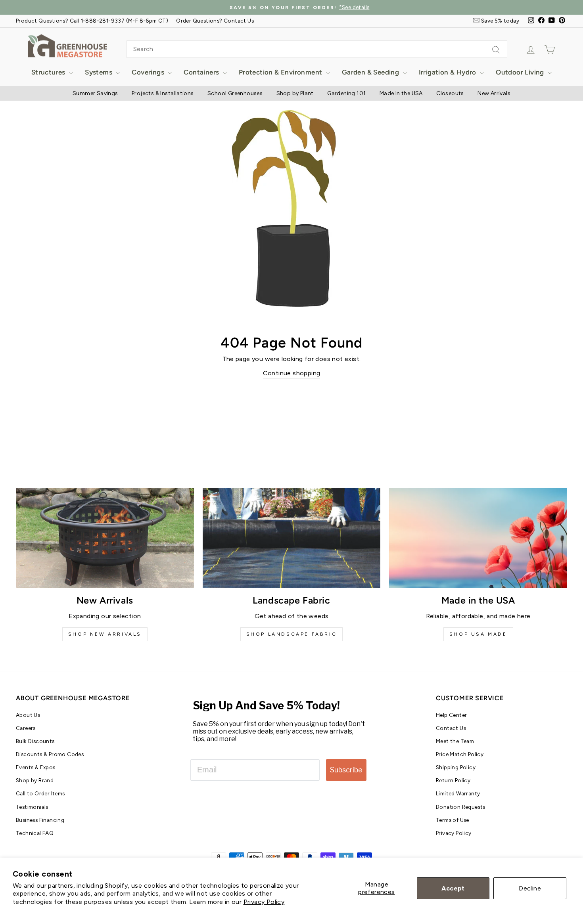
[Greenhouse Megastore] (67, 45)
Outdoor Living (521, 72)
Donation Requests (460, 807)
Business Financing (40, 820)
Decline (530, 888)
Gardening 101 (346, 93)
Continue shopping (291, 373)
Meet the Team (455, 741)
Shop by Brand (35, 780)
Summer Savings (95, 93)
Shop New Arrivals (105, 634)
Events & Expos (36, 767)
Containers (202, 72)
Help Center (451, 715)
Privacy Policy (264, 902)
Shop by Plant (295, 93)
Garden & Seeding (371, 72)
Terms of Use (452, 820)
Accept (452, 888)
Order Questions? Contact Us (215, 20)
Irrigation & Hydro (448, 72)
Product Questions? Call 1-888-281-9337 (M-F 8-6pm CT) (92, 20)
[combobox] (317, 49)
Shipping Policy (456, 767)
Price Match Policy (459, 754)
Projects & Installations (163, 93)
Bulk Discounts (35, 741)
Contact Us (451, 728)
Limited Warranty (458, 793)
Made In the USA (401, 93)
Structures (49, 72)
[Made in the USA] (478, 538)
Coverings (149, 72)
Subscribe (346, 770)
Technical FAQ (35, 833)
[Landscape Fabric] (292, 538)
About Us (28, 715)
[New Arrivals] (105, 538)
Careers (26, 728)
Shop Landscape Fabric (291, 634)
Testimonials (32, 807)
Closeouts (450, 93)
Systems (99, 72)
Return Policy (453, 780)
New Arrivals (494, 93)
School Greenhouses (235, 93)
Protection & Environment (281, 72)
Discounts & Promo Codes (50, 754)
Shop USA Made (478, 634)
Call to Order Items (40, 793)
